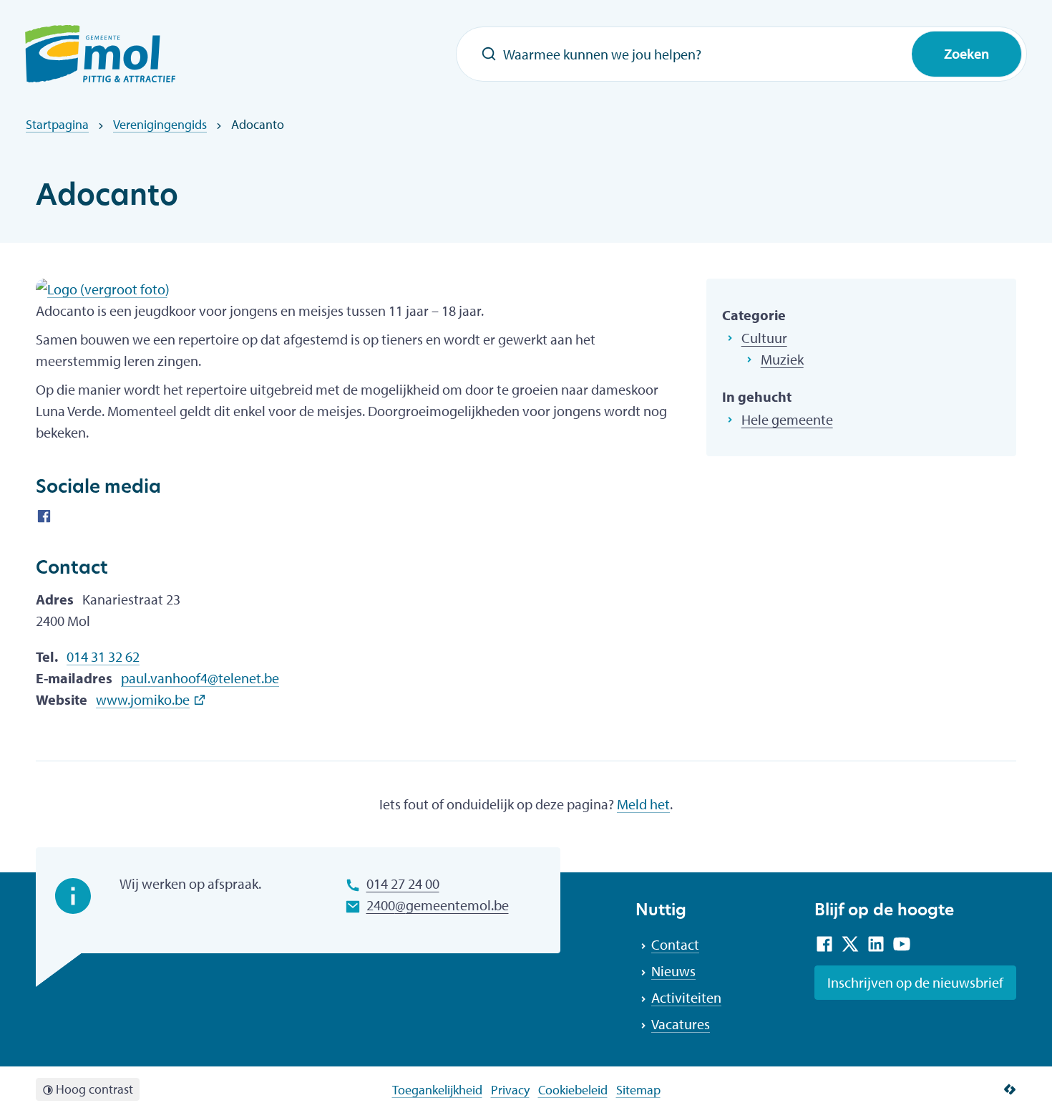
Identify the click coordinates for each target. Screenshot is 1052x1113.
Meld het (643, 804)
